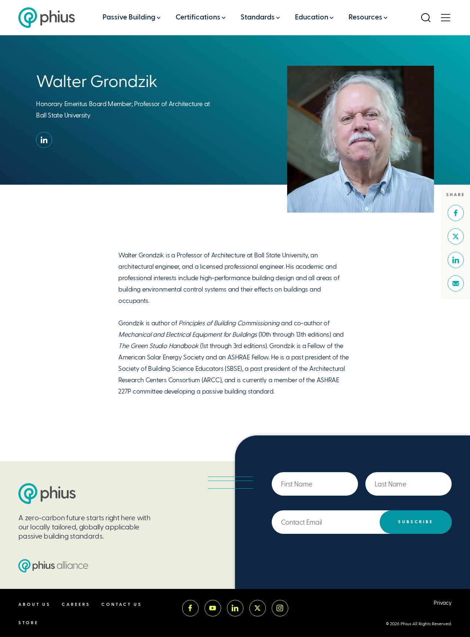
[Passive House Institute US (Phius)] (46, 17)
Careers (76, 604)
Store (28, 622)
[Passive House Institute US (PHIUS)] (47, 493)
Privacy (443, 603)
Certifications (198, 17)
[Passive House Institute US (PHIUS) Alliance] (53, 565)
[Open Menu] (445, 17)
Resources (365, 17)
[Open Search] (425, 17)
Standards (258, 17)
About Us (34, 604)
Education (311, 17)
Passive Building (128, 17)
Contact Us (121, 604)
